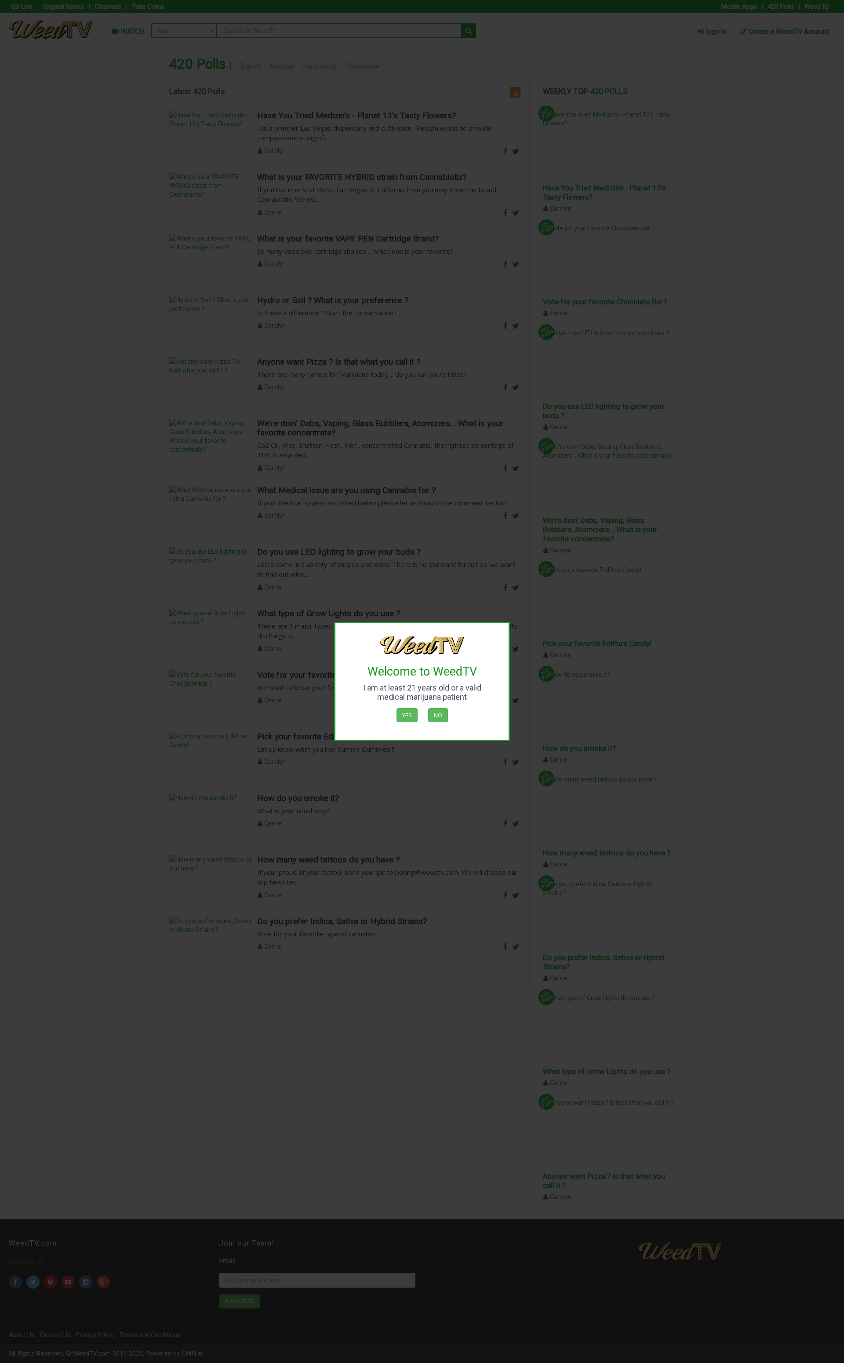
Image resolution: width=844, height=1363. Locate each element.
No (438, 715)
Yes (407, 715)
